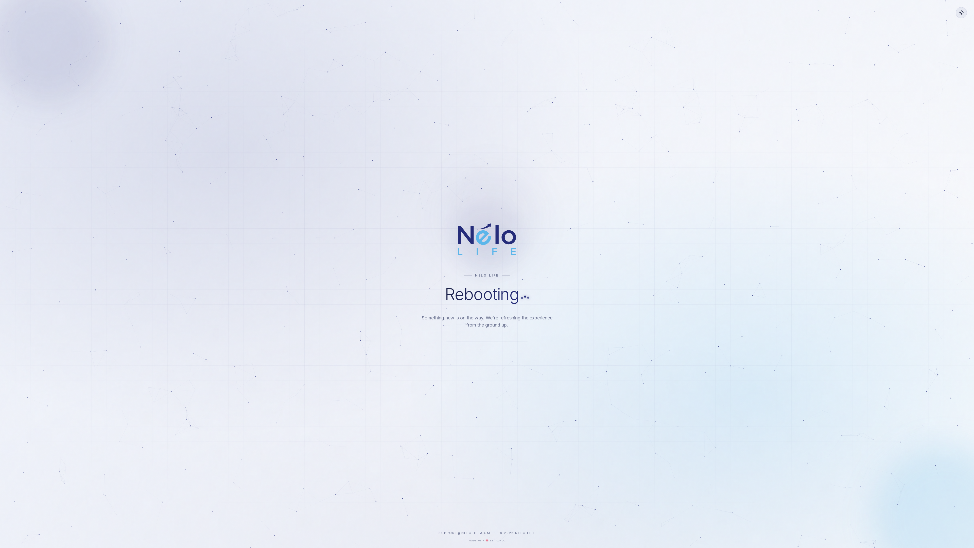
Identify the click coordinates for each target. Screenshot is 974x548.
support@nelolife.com (464, 533)
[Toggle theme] (961, 12)
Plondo (500, 540)
